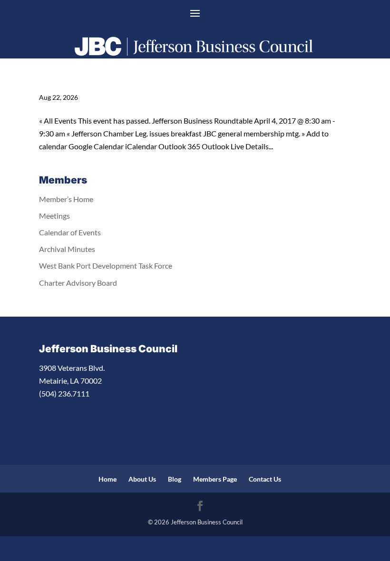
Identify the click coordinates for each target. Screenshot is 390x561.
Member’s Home (66, 198)
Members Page (215, 479)
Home (107, 479)
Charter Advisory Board (78, 282)
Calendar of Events (70, 232)
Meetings (54, 215)
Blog (174, 479)
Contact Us (265, 479)
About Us (142, 479)
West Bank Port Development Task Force (105, 265)
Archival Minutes (67, 248)
